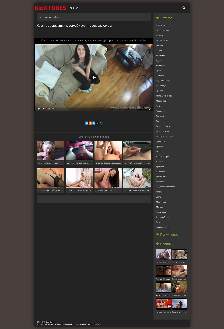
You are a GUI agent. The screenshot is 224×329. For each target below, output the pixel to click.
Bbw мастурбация (104, 190)
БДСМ (158, 60)
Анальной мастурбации (48, 163)
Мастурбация (162, 202)
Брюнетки (160, 141)
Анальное (160, 111)
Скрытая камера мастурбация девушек (108, 163)
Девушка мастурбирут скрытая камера (50, 190)
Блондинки (161, 121)
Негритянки (161, 212)
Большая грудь (162, 131)
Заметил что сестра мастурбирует (79, 163)
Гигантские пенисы (164, 136)
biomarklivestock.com (50, 8)
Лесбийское (161, 176)
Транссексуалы (162, 227)
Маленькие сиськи (164, 96)
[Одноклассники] (90, 123)
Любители (160, 181)
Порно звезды (162, 40)
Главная (73, 7)
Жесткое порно (163, 156)
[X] (97, 123)
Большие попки (163, 126)
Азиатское (160, 25)
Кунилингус (161, 85)
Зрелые (159, 197)
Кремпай (160, 166)
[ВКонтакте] (86, 123)
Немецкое (160, 65)
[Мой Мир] (93, 123)
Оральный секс (162, 217)
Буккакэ (159, 146)
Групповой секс (163, 80)
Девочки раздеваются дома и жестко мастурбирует (137, 190)
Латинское (160, 171)
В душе (159, 50)
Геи (157, 151)
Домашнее (160, 55)
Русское (159, 70)
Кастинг (159, 45)
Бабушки (160, 116)
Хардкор (159, 35)
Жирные (159, 161)
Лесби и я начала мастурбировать (79, 190)
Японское (160, 75)
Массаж (159, 192)
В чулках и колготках (165, 186)
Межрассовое (162, 101)
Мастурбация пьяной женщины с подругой (137, 163)
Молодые (160, 207)
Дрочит (159, 91)
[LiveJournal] (101, 123)
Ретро (159, 106)
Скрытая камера (163, 30)
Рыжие (159, 222)
